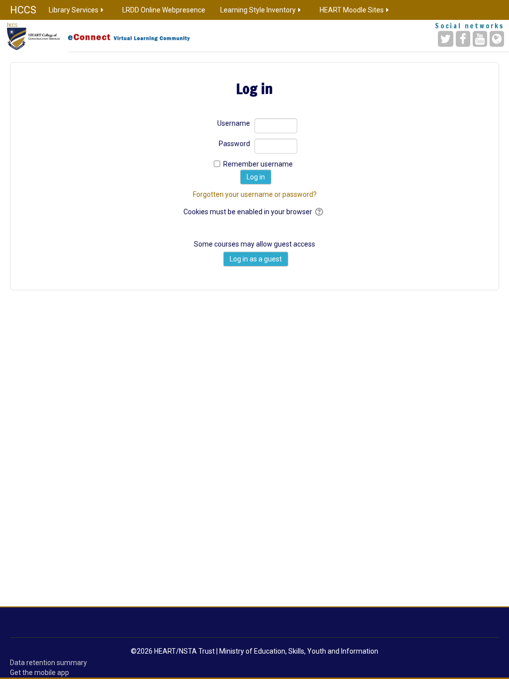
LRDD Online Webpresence (163, 10)
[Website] (497, 39)
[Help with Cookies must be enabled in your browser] (320, 212)
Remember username (258, 164)
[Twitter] (445, 39)
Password (234, 144)
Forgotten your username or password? (255, 194)
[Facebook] (463, 39)
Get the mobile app (39, 673)
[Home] (107, 36)
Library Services (73, 10)
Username (233, 123)
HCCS (23, 10)
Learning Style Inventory (258, 10)
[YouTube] (480, 39)
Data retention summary (48, 663)
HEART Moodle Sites (352, 10)
